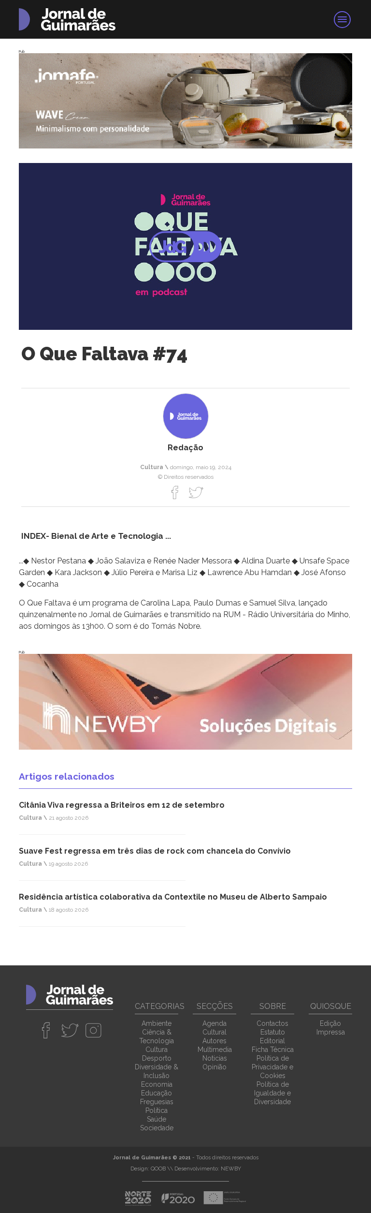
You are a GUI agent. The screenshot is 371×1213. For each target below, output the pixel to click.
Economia (156, 1084)
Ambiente (156, 1023)
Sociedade (156, 1128)
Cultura (156, 1049)
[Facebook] (175, 492)
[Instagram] (93, 1030)
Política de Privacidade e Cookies (272, 1067)
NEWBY (231, 1169)
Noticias (214, 1058)
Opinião (214, 1067)
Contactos (272, 1023)
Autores (214, 1041)
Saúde (156, 1119)
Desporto (156, 1058)
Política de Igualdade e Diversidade (272, 1093)
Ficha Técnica (273, 1049)
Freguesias (156, 1102)
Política (156, 1110)
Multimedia (215, 1049)
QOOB (158, 1169)
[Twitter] (195, 492)
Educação (156, 1093)
